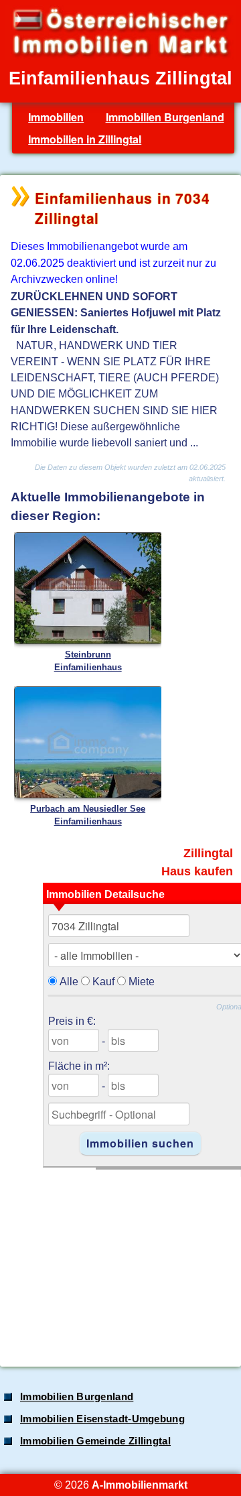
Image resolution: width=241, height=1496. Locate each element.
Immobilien (56, 117)
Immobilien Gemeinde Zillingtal (95, 1441)
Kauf (103, 981)
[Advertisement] (119, 1261)
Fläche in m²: (79, 1066)
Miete (142, 981)
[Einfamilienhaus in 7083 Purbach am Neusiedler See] (88, 795)
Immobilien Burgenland (165, 117)
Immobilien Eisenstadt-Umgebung (102, 1419)
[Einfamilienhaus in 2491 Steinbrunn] (88, 641)
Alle (69, 981)
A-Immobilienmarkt (139, 1485)
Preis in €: (72, 1021)
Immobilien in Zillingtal (84, 139)
